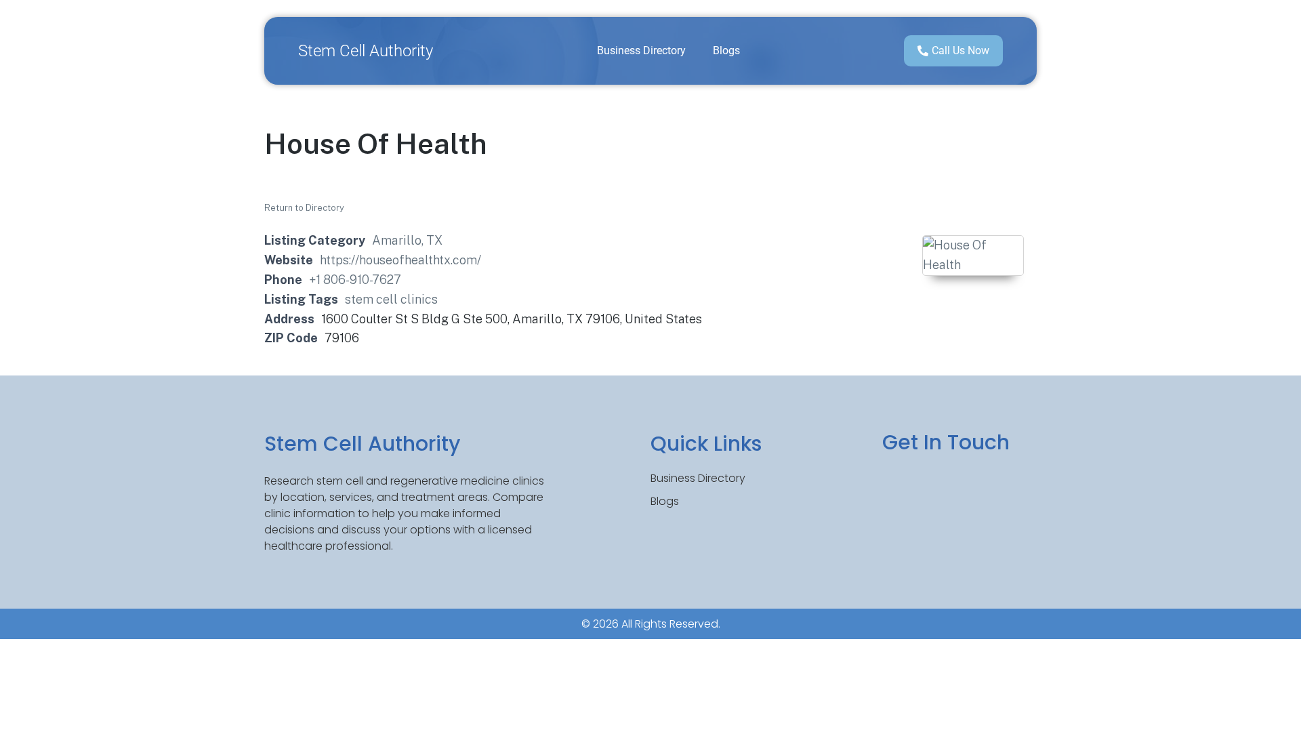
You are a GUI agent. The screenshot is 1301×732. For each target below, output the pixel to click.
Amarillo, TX (407, 240)
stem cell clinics (391, 299)
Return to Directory (304, 208)
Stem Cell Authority (365, 50)
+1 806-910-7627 (355, 279)
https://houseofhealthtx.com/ (400, 260)
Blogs (726, 50)
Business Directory (641, 50)
